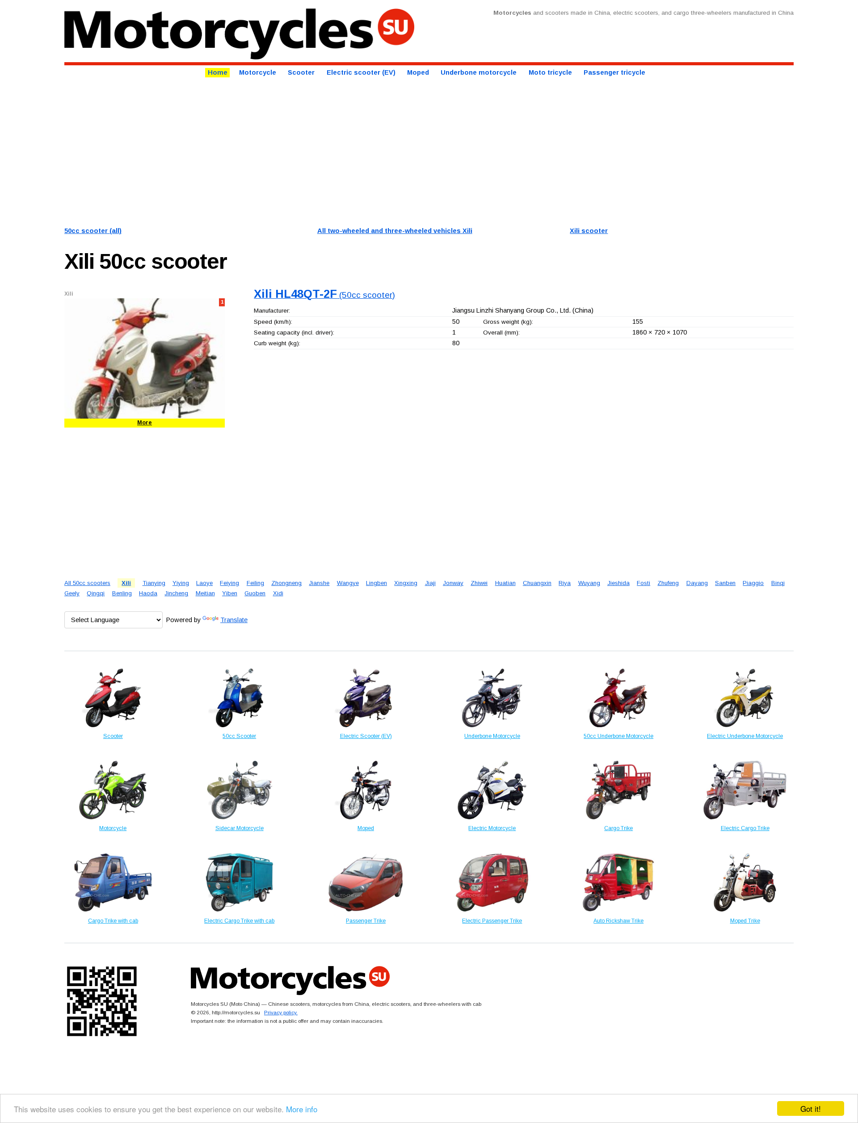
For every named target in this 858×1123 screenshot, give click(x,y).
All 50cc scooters (87, 583)
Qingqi (96, 593)
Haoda (148, 593)
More (144, 423)
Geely (72, 593)
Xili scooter (589, 230)
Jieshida (618, 583)
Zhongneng (286, 583)
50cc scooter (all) (93, 230)
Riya (565, 583)
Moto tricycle (550, 72)
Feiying (229, 583)
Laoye (204, 583)
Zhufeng (668, 583)
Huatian (505, 583)
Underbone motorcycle (479, 72)
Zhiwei (479, 583)
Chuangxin (537, 583)
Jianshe (319, 583)
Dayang (697, 583)
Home (217, 72)
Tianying (154, 583)
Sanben (725, 583)
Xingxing (405, 583)
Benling (122, 593)
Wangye (348, 583)
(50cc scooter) (324, 295)
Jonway (453, 583)
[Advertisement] (332, 150)
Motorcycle (257, 72)
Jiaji (430, 583)
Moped (418, 72)
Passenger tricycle (614, 72)
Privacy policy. (281, 1012)
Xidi (278, 593)
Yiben (229, 593)
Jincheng (176, 593)
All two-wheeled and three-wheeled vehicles (394, 230)
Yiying (180, 583)
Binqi (778, 583)
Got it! (810, 1108)
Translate (234, 619)
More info (301, 1109)
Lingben (376, 583)
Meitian (205, 593)
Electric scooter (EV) (361, 72)
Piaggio (753, 583)
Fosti (643, 583)
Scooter (301, 72)
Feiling (255, 583)
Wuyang (589, 583)
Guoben (254, 593)
